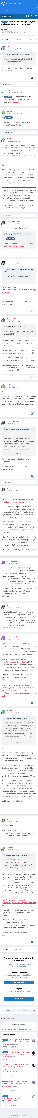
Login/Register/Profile (12, 125)
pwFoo (6, 30)
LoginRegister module (14, 502)
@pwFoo (8, 97)
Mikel (7, 1044)
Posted (14, 49)
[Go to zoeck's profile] (3, 263)
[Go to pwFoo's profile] (3, 112)
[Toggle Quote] (5, 54)
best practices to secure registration (16, 690)
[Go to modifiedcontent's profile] (3, 562)
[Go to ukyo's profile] (33, 1065)
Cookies (23, 1113)
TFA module (14, 102)
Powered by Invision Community (19, 1115)
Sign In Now (19, 998)
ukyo (6, 1071)
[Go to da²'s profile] (3, 489)
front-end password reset (15, 693)
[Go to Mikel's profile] (33, 1040)
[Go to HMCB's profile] (33, 1082)
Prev (6, 39)
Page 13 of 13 (19, 39)
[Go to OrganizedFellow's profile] (3, 223)
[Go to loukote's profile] (3, 91)
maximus (8, 1086)
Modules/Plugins (19, 32)
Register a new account (19, 982)
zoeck (25, 326)
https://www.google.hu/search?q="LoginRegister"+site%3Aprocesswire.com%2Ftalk (19, 902)
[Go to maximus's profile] (33, 1096)
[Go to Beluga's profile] (3, 48)
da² (4, 568)
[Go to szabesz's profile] (3, 849)
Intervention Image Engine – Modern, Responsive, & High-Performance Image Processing (15, 1067)
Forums (12, 11)
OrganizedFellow (28, 269)
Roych (7, 1057)
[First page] (2, 39)
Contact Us (15, 1113)
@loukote (8, 118)
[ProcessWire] (11, 4)
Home (3, 11)
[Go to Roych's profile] (33, 1053)
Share (9, 1010)
